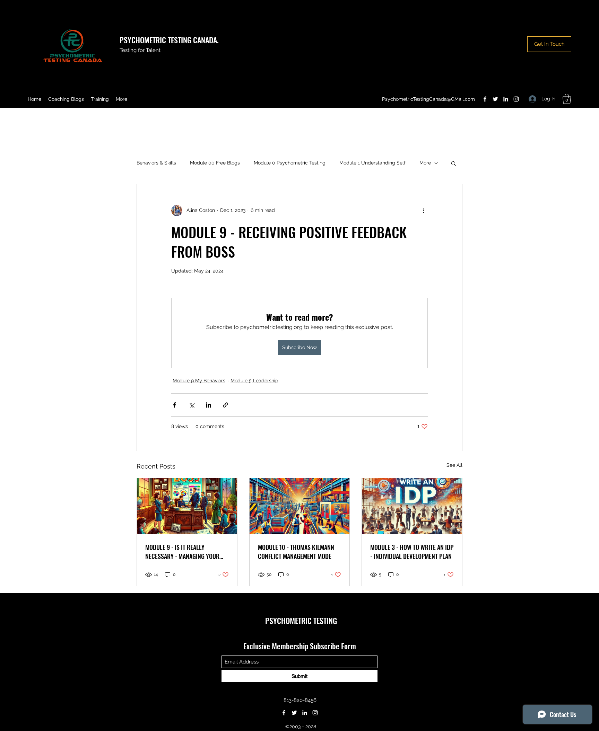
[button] (567, 99)
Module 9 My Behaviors (199, 380)
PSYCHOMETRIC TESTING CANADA (168, 39)
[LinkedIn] (505, 99)
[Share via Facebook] (174, 405)
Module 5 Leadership (254, 380)
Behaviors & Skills (156, 163)
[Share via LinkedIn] (208, 405)
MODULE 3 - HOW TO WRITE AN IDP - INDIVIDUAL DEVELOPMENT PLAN (411, 552)
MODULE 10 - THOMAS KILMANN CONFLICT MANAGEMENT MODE (296, 552)
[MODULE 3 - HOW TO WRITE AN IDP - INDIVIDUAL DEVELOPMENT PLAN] (412, 506)
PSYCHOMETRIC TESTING (301, 620)
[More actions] (423, 210)
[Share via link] (225, 405)
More (425, 163)
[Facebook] (484, 99)
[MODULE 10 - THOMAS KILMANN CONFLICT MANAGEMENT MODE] (300, 506)
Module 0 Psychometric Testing (289, 163)
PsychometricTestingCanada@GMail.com (428, 99)
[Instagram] (516, 99)
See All (454, 465)
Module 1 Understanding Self (372, 163)
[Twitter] (495, 99)
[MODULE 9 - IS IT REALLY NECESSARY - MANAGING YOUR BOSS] (187, 506)
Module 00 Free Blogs (215, 163)
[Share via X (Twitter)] (191, 405)
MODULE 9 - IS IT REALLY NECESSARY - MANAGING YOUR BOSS (182, 552)
